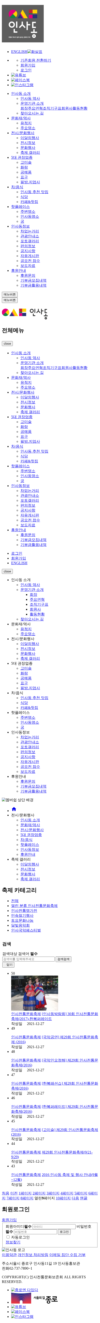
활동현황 (80, 108)
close (7, 343)
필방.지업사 (30, 182)
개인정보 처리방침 (33, 1255)
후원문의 (27, 275)
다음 (75, 1198)
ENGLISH (19, 52)
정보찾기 (13, 1242)
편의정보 (27, 246)
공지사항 (27, 251)
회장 (24, 108)
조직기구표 (52, 108)
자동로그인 (20, 1237)
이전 (14, 1193)
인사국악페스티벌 (26, 930)
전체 (15, 901)
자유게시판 (29, 256)
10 (63, 1198)
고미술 (26, 162)
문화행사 (27, 148)
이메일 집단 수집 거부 (67, 1255)
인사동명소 (29, 216)
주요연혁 (35, 108)
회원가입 (27, 65)
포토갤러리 (29, 241)
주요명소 (27, 128)
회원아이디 (19, 1226)
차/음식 (17, 187)
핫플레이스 (20, 207)
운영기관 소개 (32, 103)
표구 (24, 177)
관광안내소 (29, 236)
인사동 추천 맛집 (34, 192)
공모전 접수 (30, 261)
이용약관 (9, 1255)
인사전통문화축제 (34, 906)
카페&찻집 (29, 202)
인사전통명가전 (24, 911)
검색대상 (9, 954)
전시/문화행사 (22, 133)
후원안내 (18, 271)
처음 (5, 1193)
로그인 (26, 70)
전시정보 (27, 143)
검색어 (28, 954)
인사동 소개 (21, 94)
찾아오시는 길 (32, 113)
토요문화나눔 (22, 920)
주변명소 (27, 212)
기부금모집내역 (33, 280)
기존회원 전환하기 (35, 60)
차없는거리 (29, 231)
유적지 (26, 123)
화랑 (24, 167)
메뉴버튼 (10, 294)
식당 (24, 197)
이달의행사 (29, 138)
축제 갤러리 (30, 153)
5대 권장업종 (22, 157)
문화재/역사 (21, 118)
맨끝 (83, 1198)
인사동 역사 (30, 98)
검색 (63, 959)
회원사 (67, 108)
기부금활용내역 (33, 285)
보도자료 (27, 266)
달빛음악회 (20, 925)
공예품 (26, 172)
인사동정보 (20, 226)
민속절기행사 (22, 916)
